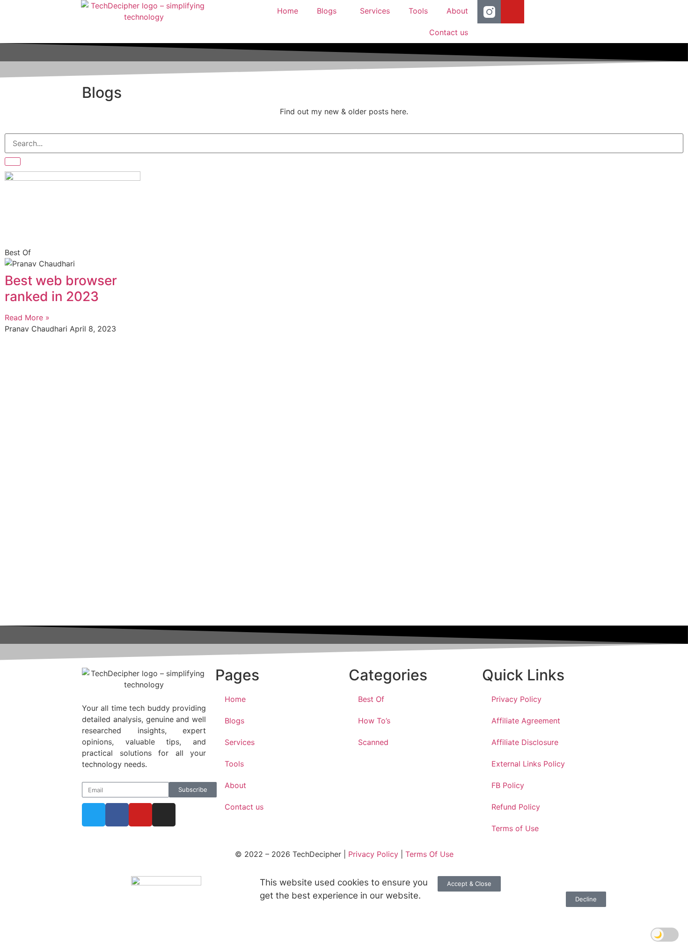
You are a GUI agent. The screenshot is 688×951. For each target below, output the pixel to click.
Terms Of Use (429, 854)
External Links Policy (528, 763)
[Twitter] (93, 814)
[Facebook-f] (117, 814)
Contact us (448, 32)
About (457, 10)
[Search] (13, 161)
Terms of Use (515, 828)
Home (287, 10)
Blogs (327, 10)
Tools (418, 10)
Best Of (371, 699)
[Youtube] (512, 11)
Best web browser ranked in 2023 (61, 288)
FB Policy (507, 785)
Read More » (27, 317)
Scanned (373, 742)
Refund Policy (515, 806)
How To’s (374, 720)
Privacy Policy (516, 699)
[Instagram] (164, 814)
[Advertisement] (285, 480)
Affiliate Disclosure (524, 742)
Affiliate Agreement (525, 720)
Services (375, 10)
